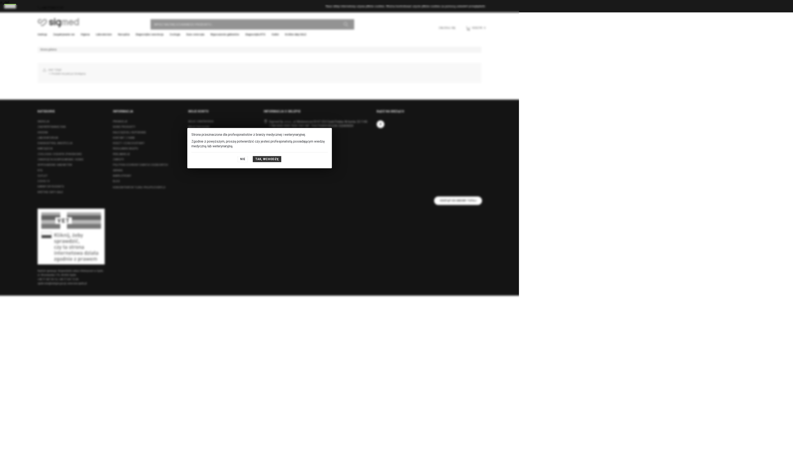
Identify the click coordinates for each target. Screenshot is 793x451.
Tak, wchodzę (267, 159)
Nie (242, 159)
